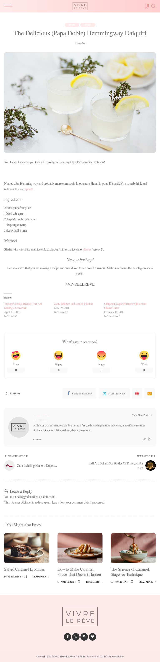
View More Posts (140, 415)
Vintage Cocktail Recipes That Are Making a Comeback (23, 306)
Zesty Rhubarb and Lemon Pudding (73, 304)
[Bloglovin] (92, 637)
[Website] (144, 439)
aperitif (29, 189)
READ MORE (39, 576)
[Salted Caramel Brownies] (26, 548)
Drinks (72, 24)
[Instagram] (84, 637)
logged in (26, 496)
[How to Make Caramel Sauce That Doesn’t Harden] (80, 548)
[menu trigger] (9, 6)
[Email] (149, 393)
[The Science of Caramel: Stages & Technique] (133, 548)
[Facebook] (67, 637)
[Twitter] (76, 637)
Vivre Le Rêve (41, 415)
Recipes (87, 24)
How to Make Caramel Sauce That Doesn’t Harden (79, 571)
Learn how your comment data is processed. (78, 502)
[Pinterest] (137, 393)
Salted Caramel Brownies (24, 569)
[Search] (153, 6)
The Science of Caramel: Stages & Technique (130, 571)
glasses (86, 249)
